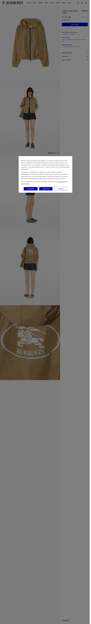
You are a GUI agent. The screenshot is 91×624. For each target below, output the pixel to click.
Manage (60, 189)
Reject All (46, 189)
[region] (45, 174)
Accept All (30, 189)
